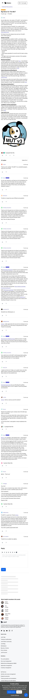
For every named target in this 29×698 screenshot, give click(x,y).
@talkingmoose (11, 338)
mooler (4, 397)
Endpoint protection (5, 676)
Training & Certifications (6, 639)
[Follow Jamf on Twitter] (1, 630)
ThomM (6, 609)
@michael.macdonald (8, 269)
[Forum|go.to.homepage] (8, 3)
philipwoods (5, 512)
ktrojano (6, 617)
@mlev (2, 324)
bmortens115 (6, 309)
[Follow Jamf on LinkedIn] (4, 630)
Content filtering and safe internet (8, 680)
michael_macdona (7, 207)
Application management (6, 665)
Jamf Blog (3, 643)
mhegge (5, 483)
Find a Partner (4, 650)
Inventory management (6, 667)
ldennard (5, 195)
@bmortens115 (4, 338)
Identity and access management (8, 674)
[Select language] (19, 3)
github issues (4, 77)
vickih (4, 164)
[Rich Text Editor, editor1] (14, 560)
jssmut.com (22, 297)
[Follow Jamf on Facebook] (12, 630)
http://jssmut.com (5, 32)
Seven (4, 409)
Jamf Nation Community (6, 641)
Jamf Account (4, 652)
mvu (6, 605)
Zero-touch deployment (6, 661)
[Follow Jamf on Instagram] (9, 630)
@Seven (3, 437)
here (20, 61)
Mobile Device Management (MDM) (8, 663)
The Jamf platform (5, 659)
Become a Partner (5, 648)
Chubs (6, 601)
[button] (2, 3)
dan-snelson (5, 536)
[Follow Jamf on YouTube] (6, 630)
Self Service (3, 671)
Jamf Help (3, 637)
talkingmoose (6, 321)
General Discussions (7, 6)
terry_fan (5, 367)
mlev (4, 17)
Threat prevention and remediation (8, 678)
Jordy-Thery (7, 613)
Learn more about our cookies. (18, 689)
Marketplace (3, 645)
